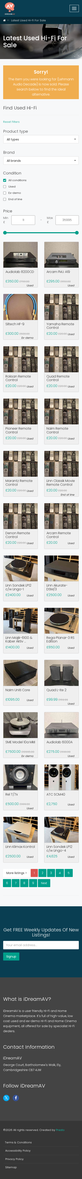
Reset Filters (11, 122)
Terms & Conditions (18, 1142)
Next (44, 883)
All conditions (17, 180)
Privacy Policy (14, 1159)
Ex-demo (14, 193)
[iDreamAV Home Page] (4, 20)
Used (12, 187)
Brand (9, 152)
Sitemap (11, 1167)
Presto (60, 1130)
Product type (15, 131)
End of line (15, 199)
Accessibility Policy (17, 1151)
